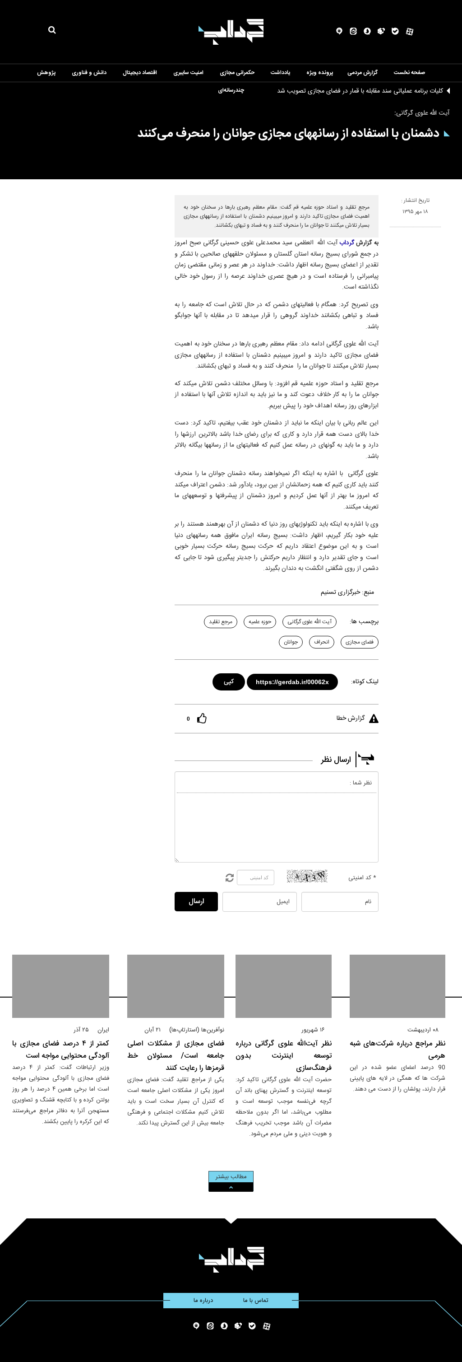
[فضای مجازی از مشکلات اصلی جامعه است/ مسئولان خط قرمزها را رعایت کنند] (175, 986)
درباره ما (203, 1301)
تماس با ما (255, 1301)
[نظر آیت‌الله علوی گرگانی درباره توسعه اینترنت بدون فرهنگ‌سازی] (284, 986)
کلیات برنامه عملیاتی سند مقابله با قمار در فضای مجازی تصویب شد (360, 91)
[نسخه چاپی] (393, 230)
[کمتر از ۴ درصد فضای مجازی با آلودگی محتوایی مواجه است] (60, 986)
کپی (229, 680)
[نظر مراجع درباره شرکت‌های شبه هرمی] (398, 986)
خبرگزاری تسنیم (340, 592)
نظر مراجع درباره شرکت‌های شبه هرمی (398, 1050)
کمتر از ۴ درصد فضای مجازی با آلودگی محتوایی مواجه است (60, 1050)
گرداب (346, 243)
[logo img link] (231, 32)
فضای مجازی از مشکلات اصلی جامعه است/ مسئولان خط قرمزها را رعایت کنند (175, 1056)
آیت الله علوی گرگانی (309, 621)
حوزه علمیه (260, 621)
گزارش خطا (351, 718)
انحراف (321, 642)
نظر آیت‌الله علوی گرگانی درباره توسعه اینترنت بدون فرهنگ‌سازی (284, 1056)
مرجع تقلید (220, 621)
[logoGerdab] (231, 1260)
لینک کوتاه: (365, 681)
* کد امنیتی (362, 878)
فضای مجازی (360, 642)
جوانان (291, 642)
